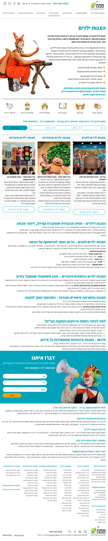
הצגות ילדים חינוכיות (22, 137)
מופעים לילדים (83, 443)
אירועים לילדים (100, 466)
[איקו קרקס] (45, 106)
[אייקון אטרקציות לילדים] (27, 106)
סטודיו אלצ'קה (53, 535)
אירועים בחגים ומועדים (48, 466)
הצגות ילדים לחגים (94, 137)
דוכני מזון (90, 446)
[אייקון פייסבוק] (14, 3)
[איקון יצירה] (10, 106)
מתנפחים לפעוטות (100, 497)
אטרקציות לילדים (92, 424)
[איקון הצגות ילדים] (62, 106)
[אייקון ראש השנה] (97, 106)
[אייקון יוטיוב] (9, 3)
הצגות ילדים (100, 435)
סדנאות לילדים (81, 432)
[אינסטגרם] (5, 3)
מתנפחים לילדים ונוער (99, 493)
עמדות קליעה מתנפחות (99, 499)
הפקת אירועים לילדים (81, 411)
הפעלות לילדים (90, 413)
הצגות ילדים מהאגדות (56, 137)
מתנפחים (16, 454)
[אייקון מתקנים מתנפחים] (80, 106)
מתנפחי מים (102, 495)
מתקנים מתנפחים (90, 421)
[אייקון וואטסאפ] (19, 3)
